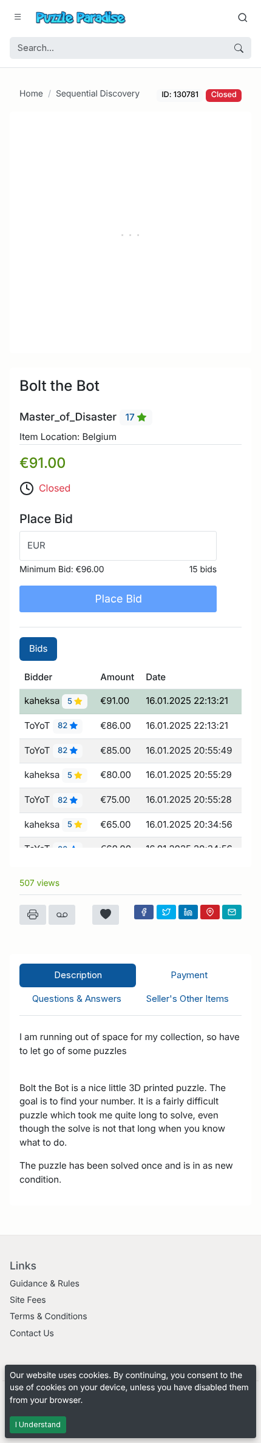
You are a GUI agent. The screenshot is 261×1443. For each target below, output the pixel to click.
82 (64, 726)
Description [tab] (78, 975)
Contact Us (32, 1333)
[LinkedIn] (188, 912)
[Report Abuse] (62, 915)
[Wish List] (105, 915)
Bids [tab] (38, 648)
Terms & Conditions (48, 1316)
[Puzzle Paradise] (80, 17)
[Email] (232, 912)
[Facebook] (144, 912)
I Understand (38, 1424)
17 (131, 417)
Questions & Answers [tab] (76, 998)
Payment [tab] (189, 975)
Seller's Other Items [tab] (187, 998)
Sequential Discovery (98, 94)
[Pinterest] (210, 912)
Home (31, 94)
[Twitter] (166, 912)
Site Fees (28, 1300)
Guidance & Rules (45, 1284)
